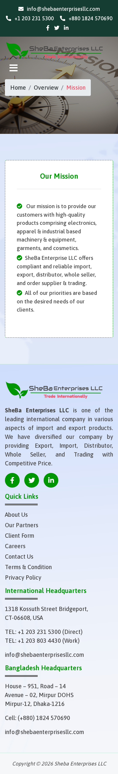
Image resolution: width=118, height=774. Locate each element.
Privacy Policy (23, 577)
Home (18, 87)
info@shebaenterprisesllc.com (44, 654)
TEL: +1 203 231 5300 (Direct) (44, 631)
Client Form (19, 535)
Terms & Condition (28, 567)
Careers (15, 546)
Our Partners (21, 525)
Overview (46, 87)
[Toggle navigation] (13, 68)
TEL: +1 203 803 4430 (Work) (42, 640)
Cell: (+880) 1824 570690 (37, 717)
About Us (16, 514)
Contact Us (19, 556)
